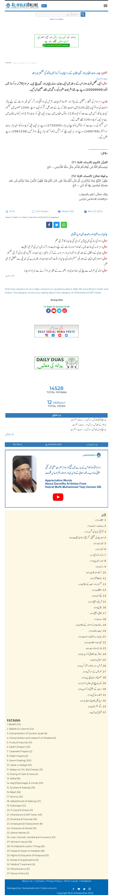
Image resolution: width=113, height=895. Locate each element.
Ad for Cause (71, 881)
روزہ (101, 566)
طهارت (99, 543)
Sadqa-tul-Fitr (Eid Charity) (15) (25, 769)
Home (8, 62)
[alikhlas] (22, 5)
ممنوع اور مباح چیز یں (94, 677)
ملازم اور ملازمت (96, 648)
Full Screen (41, 211)
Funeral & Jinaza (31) (20, 810)
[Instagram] (89, 889)
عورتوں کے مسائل (94, 671)
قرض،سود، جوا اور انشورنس (91, 666)
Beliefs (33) (14, 724)
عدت (100, 619)
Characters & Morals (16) (21, 828)
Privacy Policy (53, 881)
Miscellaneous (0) (18, 869)
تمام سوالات (10, 276)
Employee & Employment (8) (25, 824)
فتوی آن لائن (98, 712)
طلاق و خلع (98, 613)
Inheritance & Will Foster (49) (24, 814)
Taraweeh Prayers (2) (19, 751)
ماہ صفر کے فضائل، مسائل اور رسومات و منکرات (89, 425)
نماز (100, 549)
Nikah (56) (14, 792)
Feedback (85, 881)
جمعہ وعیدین (98, 561)
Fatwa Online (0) (18, 873)
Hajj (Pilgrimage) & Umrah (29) (25, 783)
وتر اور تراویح (98, 555)
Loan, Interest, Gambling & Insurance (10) (31, 837)
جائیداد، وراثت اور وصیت (24, 62)
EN (43, 6)
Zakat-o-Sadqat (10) (19, 765)
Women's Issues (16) (19, 842)
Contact (39, 881)
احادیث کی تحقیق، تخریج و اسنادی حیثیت (87, 537)
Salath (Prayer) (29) (18, 747)
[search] (83, 14)
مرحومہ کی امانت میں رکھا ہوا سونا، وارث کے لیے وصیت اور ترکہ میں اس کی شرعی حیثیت (61, 246)
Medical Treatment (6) (21, 864)
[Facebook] (49, 225)
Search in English (56, 19)
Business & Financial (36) (22, 819)
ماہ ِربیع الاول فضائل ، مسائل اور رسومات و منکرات (88, 430)
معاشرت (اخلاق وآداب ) (92, 654)
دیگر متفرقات (97, 706)
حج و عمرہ (99, 596)
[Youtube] (53, 310)
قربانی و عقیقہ (97, 602)
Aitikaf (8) (13, 778)
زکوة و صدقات (96, 572)
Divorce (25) (15, 796)
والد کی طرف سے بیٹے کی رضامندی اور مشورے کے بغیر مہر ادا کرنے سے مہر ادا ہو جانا (62, 270)
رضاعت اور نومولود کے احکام (91, 625)
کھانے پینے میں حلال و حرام (92, 683)
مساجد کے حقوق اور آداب (92, 689)
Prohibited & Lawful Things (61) (26, 846)
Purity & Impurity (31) (19, 742)
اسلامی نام (98, 660)
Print (12, 211)
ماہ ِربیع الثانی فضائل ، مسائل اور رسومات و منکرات (88, 420)
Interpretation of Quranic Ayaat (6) (27, 733)
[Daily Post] (56, 331)
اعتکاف (99, 590)
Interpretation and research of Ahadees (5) (31, 738)
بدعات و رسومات (97, 526)
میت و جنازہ (97, 631)
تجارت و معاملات (95, 642)
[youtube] (56, 479)
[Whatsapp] (64, 225)
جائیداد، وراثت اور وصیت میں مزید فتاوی (89, 234)
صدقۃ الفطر (98, 578)
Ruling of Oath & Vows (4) (22, 774)
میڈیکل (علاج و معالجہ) (93, 701)
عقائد (100, 520)
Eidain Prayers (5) (17, 756)
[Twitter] (56, 225)
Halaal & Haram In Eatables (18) (26, 851)
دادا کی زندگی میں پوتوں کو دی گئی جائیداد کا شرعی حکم (78, 240)
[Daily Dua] (56, 362)
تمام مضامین (9, 434)
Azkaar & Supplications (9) (23, 860)
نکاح (100, 607)
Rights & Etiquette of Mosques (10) (28, 855)
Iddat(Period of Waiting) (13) (24, 801)
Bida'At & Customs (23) (20, 729)
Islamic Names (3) (18, 832)
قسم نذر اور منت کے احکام (92, 584)
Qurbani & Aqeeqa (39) (21, 787)
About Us (27, 881)
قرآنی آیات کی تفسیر (95, 531)
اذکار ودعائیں (97, 695)
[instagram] (64, 310)
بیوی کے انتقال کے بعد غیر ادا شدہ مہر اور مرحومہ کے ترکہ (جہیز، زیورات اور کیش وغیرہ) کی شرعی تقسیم (54, 252)
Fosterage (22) (16, 805)
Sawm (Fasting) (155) (19, 760)
